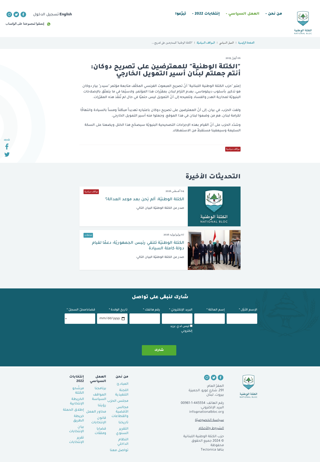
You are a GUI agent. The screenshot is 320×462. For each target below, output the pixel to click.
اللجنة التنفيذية (121, 393)
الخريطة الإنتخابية (77, 402)
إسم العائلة (215, 310)
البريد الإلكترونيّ (180, 310)
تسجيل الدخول (46, 15)
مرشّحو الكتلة (78, 391)
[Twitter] (7, 155)
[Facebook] (7, 148)
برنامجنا (100, 388)
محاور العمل (96, 412)
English (65, 14)
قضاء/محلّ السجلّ (81, 310)
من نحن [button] (274, 14)
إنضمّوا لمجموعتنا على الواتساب (25, 23)
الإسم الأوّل (248, 310)
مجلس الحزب (117, 401)
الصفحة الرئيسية (246, 43)
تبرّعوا (180, 14)
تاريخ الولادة (118, 310)
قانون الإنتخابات (98, 420)
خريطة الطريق (78, 419)
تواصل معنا (119, 450)
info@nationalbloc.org (206, 412)
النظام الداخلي (122, 442)
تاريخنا (123, 423)
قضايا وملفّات (100, 431)
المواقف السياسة (99, 397)
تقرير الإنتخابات (76, 440)
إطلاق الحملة (73, 410)
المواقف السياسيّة (206, 43)
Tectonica (208, 450)
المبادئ (122, 384)
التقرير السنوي (122, 431)
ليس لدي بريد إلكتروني (181, 329)
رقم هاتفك (151, 310)
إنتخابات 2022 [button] (207, 14)
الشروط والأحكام (211, 428)
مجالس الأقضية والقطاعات (119, 412)
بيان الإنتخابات (76, 429)
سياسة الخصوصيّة (209, 420)
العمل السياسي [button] (243, 14)
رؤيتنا (102, 406)
